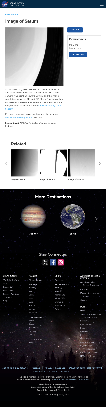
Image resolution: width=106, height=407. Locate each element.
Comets (83, 300)
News (82, 311)
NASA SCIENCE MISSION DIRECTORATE (85, 368)
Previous (6, 163)
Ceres (31, 324)
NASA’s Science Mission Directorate (71, 380)
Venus (32, 291)
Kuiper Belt (8, 287)
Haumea (32, 331)
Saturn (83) (60, 298)
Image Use (60, 368)
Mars (31, 298)
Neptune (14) (60, 306)
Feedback (36, 368)
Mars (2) (58, 291)
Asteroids (84, 297)
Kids (82, 335)
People (83, 328)
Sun (5, 284)
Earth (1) (58, 288)
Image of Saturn (18, 179)
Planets (33, 276)
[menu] (102, 4)
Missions (84, 332)
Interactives (85, 339)
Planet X (32, 343)
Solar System (10, 276)
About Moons (61, 280)
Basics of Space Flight (90, 342)
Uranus (32, 309)
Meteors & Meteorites (89, 293)
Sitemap (53, 371)
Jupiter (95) (60, 295)
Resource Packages (89, 353)
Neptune (33, 313)
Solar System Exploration (15, 4)
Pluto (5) (58, 309)
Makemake (34, 328)
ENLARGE (75, 30)
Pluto (31, 320)
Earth (73, 234)
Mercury (32, 288)
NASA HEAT (85, 356)
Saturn (32, 306)
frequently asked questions (19, 118)
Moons (58, 276)
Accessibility (66, 371)
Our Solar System (11, 280)
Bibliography (21, 368)
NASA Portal (39, 371)
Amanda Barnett (60, 384)
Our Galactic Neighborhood (15, 10)
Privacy (48, 368)
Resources (85, 321)
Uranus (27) (60, 302)
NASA (3, 4)
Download (78, 54)
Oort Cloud (8, 291)
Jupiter (33, 234)
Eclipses (6, 301)
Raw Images (11, 14)
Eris (30, 335)
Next (100, 163)
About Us (7, 368)
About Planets (35, 280)
